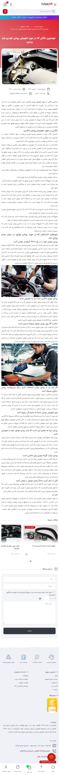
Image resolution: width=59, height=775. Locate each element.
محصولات (55, 683)
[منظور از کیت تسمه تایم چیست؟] (40, 535)
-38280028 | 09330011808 (35, 751)
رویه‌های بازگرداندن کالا (21, 686)
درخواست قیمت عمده (21, 679)
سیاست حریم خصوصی (51, 679)
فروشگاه (25, 676)
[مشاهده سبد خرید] (5, 5)
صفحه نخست (38, 26)
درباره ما (55, 690)
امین (36, 93)
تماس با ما (54, 686)
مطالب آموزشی (25, 26)
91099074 (44, 757)
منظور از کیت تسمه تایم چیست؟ (44, 546)
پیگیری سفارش (23, 683)
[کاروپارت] (47, 4)
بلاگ (56, 676)
